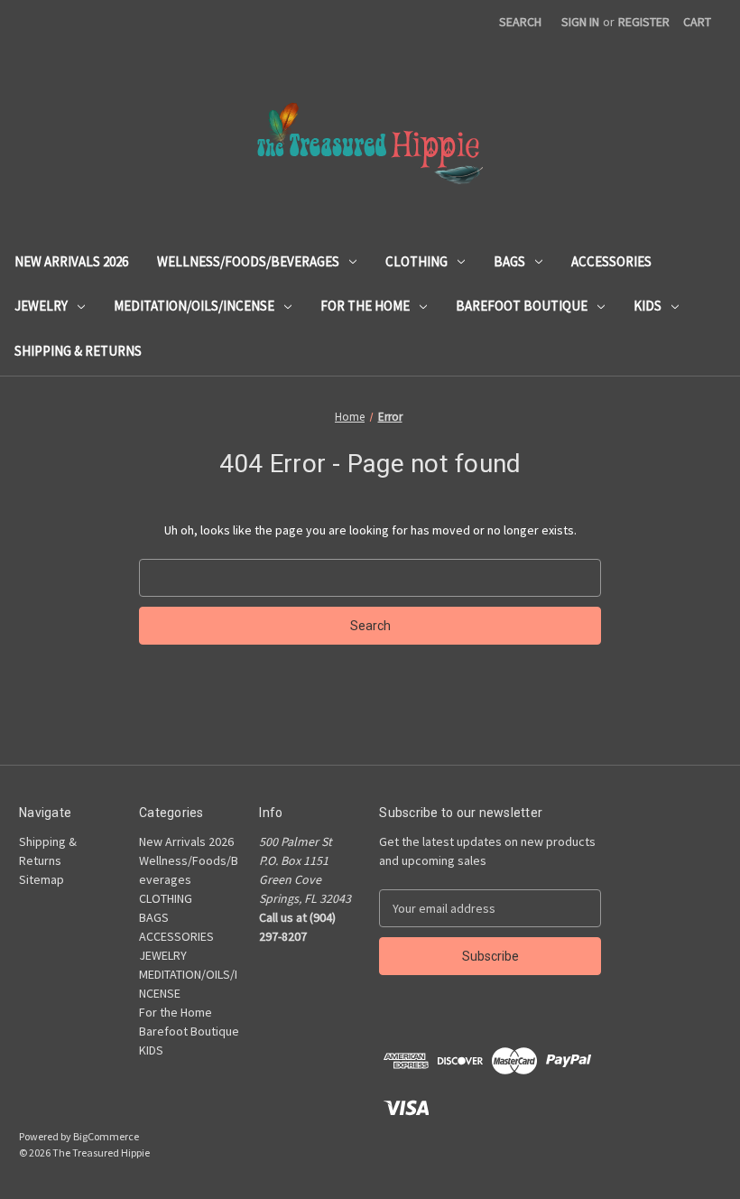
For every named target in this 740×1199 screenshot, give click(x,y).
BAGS (509, 261)
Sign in (580, 22)
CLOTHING (416, 261)
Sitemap (41, 879)
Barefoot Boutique (521, 305)
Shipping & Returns (78, 350)
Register (644, 22)
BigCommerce (106, 1136)
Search (520, 22)
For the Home (365, 305)
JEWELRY (41, 305)
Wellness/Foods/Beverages (248, 261)
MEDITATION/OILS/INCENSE (194, 305)
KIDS (647, 305)
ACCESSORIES (611, 261)
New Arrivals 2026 (71, 261)
